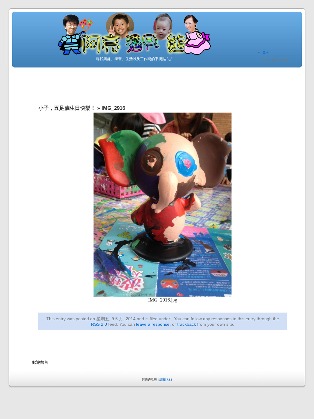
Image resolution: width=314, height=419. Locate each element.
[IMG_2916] (163, 295)
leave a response (153, 324)
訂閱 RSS (165, 379)
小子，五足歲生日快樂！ (67, 108)
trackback (186, 324)
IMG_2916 (113, 108)
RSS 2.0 (99, 324)
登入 (265, 52)
